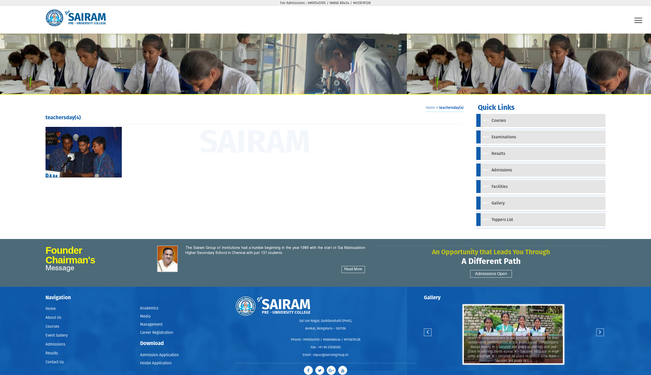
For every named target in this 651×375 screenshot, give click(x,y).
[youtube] (339, 369)
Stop (516, 369)
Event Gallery (57, 335)
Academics (149, 307)
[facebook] (312, 369)
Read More (353, 269)
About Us (53, 318)
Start (512, 369)
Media (145, 314)
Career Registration (156, 327)
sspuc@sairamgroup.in (330, 355)
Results (52, 353)
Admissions (55, 344)
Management (151, 321)
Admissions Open (491, 274)
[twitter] (321, 369)
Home (430, 108)
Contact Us (55, 362)
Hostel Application (156, 355)
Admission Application (159, 348)
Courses (52, 326)
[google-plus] (330, 369)
